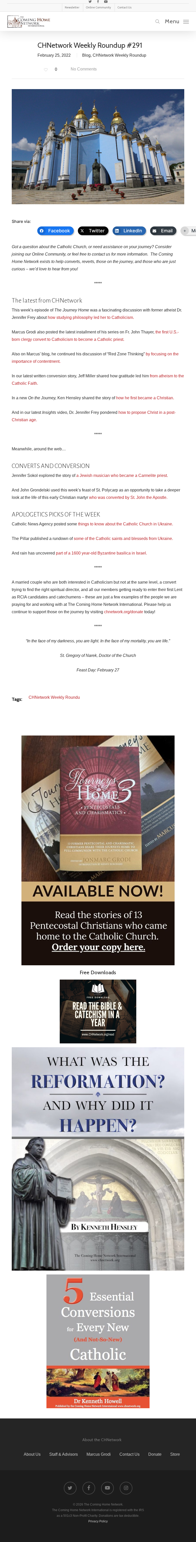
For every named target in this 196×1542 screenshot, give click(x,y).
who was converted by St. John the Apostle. (128, 497)
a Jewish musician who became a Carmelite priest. (122, 475)
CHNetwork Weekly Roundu (54, 697)
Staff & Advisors (63, 1454)
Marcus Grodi (99, 1454)
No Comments (83, 69)
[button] (177, 21)
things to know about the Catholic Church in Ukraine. (125, 524)
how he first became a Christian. (145, 398)
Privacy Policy (98, 1521)
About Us (32, 1454)
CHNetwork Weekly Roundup (119, 55)
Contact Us (129, 1454)
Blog (86, 55)
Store (175, 1454)
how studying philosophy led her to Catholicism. (91, 317)
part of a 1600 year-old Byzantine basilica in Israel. (101, 553)
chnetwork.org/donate (123, 612)
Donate (155, 1454)
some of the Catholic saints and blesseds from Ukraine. (123, 538)
